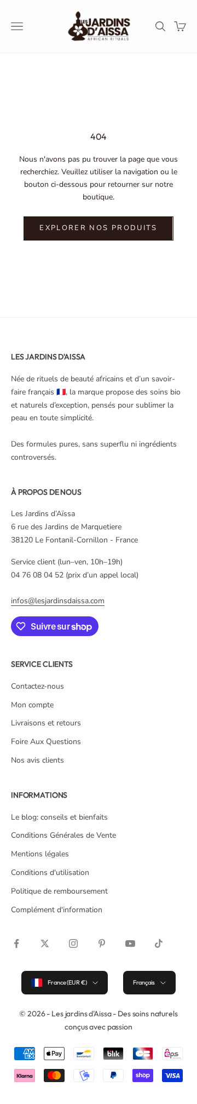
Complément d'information (56, 910)
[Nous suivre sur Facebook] (16, 943)
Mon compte (32, 705)
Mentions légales (40, 854)
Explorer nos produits (98, 228)
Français (144, 982)
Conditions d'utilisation (50, 872)
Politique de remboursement (59, 891)
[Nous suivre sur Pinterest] (101, 943)
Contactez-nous (37, 686)
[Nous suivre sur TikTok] (158, 943)
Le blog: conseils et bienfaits (59, 817)
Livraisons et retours (46, 723)
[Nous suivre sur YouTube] (130, 943)
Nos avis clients (37, 760)
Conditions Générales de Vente (63, 835)
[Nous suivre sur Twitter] (44, 943)
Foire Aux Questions (46, 741)
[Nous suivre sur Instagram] (73, 943)
